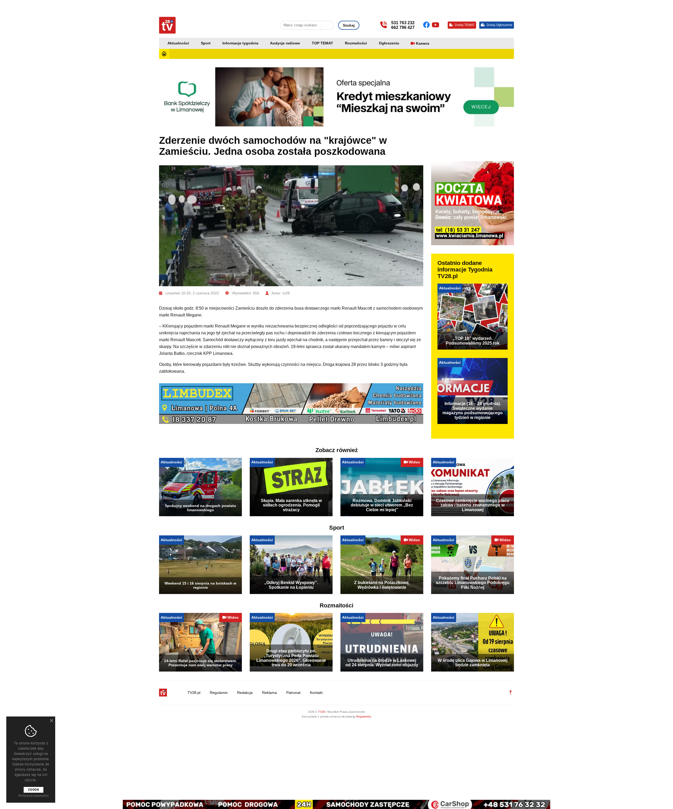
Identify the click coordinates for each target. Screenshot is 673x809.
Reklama (269, 693)
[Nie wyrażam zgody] (51, 720)
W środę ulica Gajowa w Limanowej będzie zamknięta (472, 662)
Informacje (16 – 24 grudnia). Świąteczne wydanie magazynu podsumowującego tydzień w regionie (472, 410)
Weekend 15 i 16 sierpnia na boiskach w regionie (200, 585)
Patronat (293, 693)
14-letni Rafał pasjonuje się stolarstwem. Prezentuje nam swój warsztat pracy (200, 663)
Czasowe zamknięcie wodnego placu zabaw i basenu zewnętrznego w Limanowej (472, 505)
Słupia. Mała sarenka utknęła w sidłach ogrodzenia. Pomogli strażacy (291, 505)
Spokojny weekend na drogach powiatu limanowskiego (200, 508)
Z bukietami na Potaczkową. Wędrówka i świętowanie (382, 585)
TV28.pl (193, 693)
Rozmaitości (356, 43)
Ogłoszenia (389, 43)
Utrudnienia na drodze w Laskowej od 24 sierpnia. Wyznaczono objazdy (381, 662)
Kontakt (316, 693)
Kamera (422, 43)
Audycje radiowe (285, 43)
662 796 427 (403, 27)
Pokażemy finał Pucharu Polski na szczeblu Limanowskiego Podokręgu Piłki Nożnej (472, 583)
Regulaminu (363, 716)
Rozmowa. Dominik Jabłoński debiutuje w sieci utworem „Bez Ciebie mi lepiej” (382, 505)
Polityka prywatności (33, 795)
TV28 (322, 711)
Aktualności (178, 43)
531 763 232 (403, 23)
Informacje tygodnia (240, 43)
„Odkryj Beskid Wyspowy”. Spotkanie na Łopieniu (291, 585)
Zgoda (33, 789)
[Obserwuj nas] (427, 25)
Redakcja (245, 693)
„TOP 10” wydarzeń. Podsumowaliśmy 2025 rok (472, 340)
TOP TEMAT (322, 43)
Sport (206, 43)
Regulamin (219, 693)
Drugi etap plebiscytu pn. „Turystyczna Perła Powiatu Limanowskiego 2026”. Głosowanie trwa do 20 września (291, 658)
